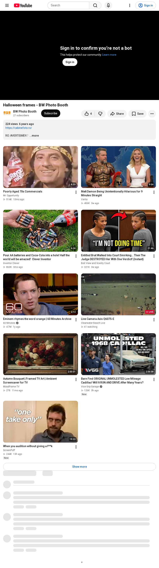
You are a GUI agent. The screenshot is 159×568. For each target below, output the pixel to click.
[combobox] (69, 5)
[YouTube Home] (23, 5)
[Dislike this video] (100, 114)
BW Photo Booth (24, 111)
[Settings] (129, 5)
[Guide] (7, 5)
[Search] (95, 5)
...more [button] (34, 135)
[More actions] (152, 114)
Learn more (109, 54)
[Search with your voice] (108, 5)
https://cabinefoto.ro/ (18, 127)
